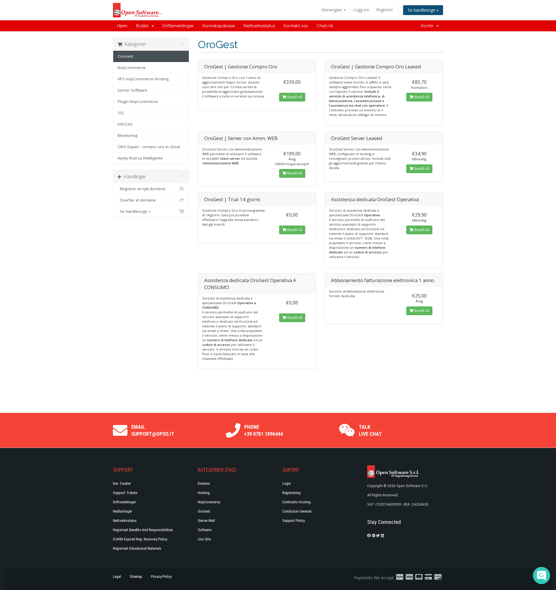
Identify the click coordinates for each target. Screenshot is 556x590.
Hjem (122, 25)
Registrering (291, 493)
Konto (428, 25)
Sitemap (136, 576)
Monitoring (127, 135)
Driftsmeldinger (178, 25)
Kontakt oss (296, 25)
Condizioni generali (297, 511)
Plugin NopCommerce (138, 101)
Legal (117, 576)
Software (204, 530)
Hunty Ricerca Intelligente (140, 158)
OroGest (125, 56)
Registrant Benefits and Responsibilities (143, 530)
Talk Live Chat (370, 430)
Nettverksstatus (259, 25)
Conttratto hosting (296, 502)
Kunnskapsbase (218, 25)
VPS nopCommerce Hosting (143, 78)
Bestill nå (294, 97)
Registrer (384, 9)
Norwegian (332, 9)
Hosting (204, 493)
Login (286, 483)
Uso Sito (204, 539)
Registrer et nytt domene (141, 188)
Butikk (143, 25)
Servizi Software (132, 90)
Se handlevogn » (423, 10)
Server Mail (206, 520)
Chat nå (325, 25)
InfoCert (125, 124)
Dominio (204, 483)
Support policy (293, 520)
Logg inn (361, 9)
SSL (121, 112)
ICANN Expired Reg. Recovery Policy (140, 539)
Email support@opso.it (152, 430)
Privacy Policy (161, 576)
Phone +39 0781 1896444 (263, 430)
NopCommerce (132, 67)
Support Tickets (125, 493)
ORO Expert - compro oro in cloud (149, 146)
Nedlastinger (122, 511)
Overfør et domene (137, 200)
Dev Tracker (122, 483)
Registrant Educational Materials (137, 548)
